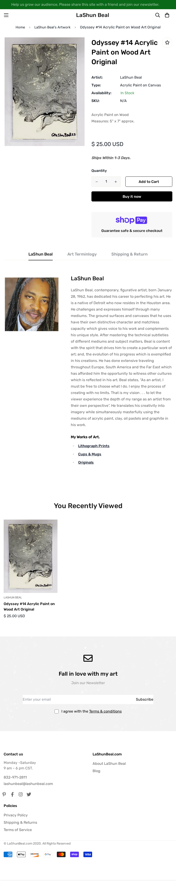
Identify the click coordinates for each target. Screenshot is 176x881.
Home (20, 27)
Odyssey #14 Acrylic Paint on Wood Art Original (29, 606)
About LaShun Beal (109, 763)
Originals (86, 462)
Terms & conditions (105, 711)
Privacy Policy (16, 815)
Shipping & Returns (20, 822)
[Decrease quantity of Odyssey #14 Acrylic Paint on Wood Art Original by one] (97, 181)
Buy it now (132, 196)
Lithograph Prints (94, 446)
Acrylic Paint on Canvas (140, 85)
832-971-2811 (15, 777)
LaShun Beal (131, 77)
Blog (96, 771)
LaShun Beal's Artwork (52, 27)
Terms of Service (18, 830)
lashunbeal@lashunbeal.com (28, 784)
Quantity (99, 170)
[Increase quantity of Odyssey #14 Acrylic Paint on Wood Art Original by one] (116, 181)
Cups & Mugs (89, 454)
